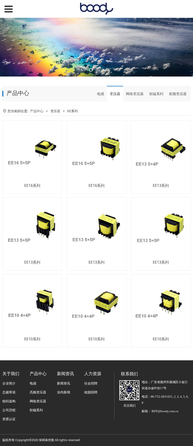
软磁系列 (156, 93)
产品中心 (36, 111)
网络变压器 (135, 93)
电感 (100, 93)
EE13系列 (161, 185)
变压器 (115, 93)
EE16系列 (32, 185)
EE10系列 (32, 339)
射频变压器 (178, 93)
